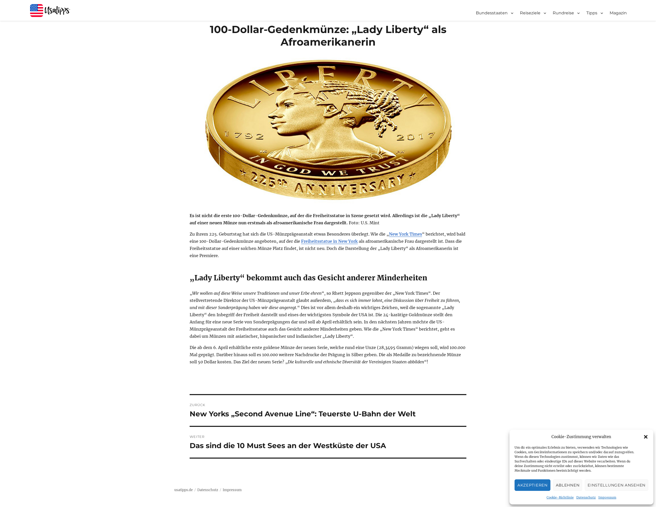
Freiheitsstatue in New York (329, 241)
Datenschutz (586, 497)
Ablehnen (568, 485)
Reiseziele (530, 12)
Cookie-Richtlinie (560, 497)
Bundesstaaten (492, 12)
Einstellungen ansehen (616, 485)
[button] (645, 436)
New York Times (405, 234)
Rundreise (563, 12)
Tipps (591, 12)
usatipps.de (183, 490)
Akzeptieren (532, 485)
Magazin (618, 12)
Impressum (607, 497)
